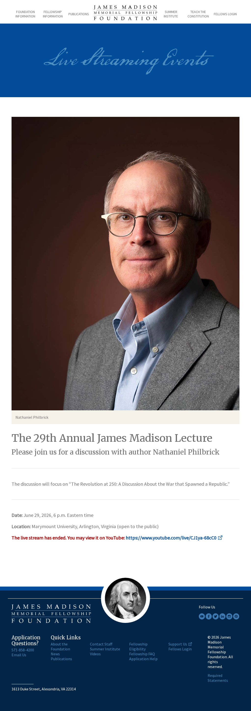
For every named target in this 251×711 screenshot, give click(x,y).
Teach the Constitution (198, 14)
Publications (78, 14)
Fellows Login (225, 14)
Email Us (19, 654)
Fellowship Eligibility (138, 646)
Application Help (143, 658)
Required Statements (218, 678)
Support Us (177, 644)
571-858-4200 (23, 649)
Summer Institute (171, 14)
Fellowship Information (53, 14)
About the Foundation (60, 646)
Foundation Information (25, 14)
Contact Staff (101, 644)
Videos (95, 653)
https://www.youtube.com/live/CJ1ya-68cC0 (171, 538)
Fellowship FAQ (142, 653)
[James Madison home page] (125, 14)
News (55, 653)
